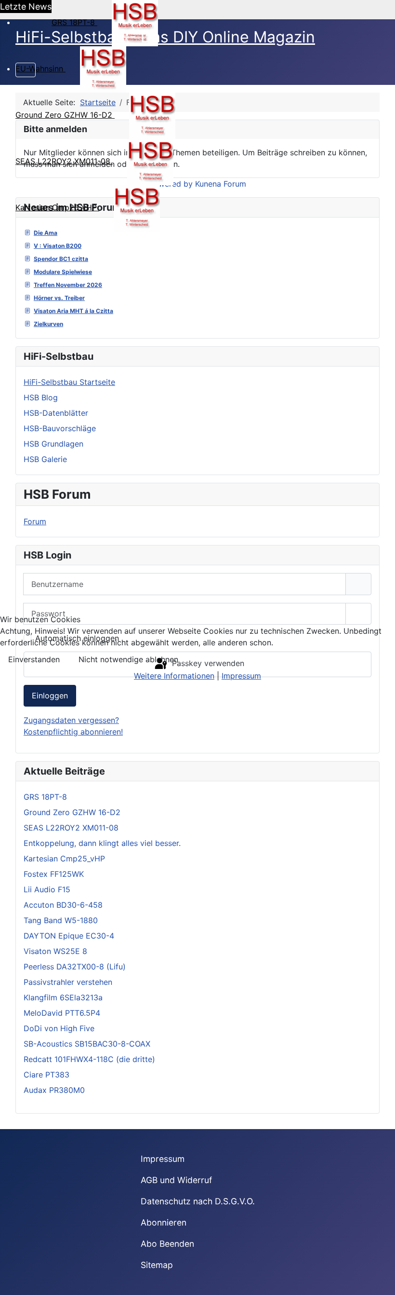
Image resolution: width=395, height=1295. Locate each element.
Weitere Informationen (174, 676)
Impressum (241, 676)
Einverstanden (34, 659)
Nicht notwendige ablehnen (128, 659)
